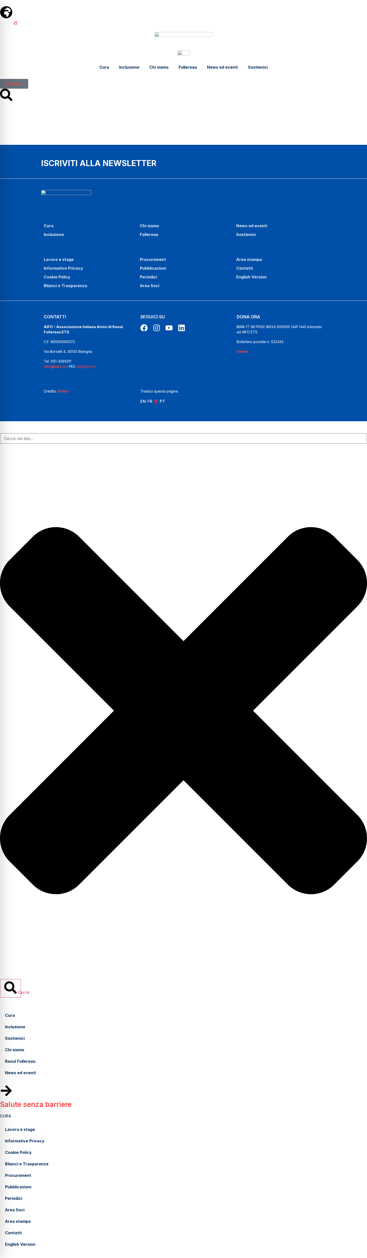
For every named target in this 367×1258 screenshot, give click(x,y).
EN (2, 22)
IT (16, 22)
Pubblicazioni (153, 268)
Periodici (148, 276)
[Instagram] (156, 328)
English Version (251, 276)
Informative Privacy (63, 268)
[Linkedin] (181, 328)
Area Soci (149, 285)
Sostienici (258, 67)
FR (9, 22)
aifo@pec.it (86, 366)
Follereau (188, 67)
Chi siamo (159, 67)
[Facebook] (144, 328)
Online (242, 351)
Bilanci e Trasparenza (65, 285)
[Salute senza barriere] (6, 1090)
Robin (63, 391)
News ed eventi (222, 67)
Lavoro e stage (59, 259)
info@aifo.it (54, 366)
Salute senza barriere (36, 1104)
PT (22, 22)
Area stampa (249, 259)
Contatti (244, 268)
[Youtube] (169, 328)
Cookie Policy (57, 276)
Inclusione (129, 67)
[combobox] (183, 438)
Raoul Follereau (20, 1061)
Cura (104, 67)
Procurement (153, 259)
